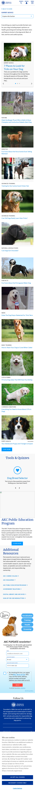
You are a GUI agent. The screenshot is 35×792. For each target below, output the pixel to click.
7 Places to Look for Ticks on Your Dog (14, 67)
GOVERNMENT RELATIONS (11, 589)
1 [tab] (16, 84)
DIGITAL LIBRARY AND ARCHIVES (14, 594)
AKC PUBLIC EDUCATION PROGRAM (14, 585)
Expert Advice (9, 63)
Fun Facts (5, 280)
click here (23, 688)
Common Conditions (9, 407)
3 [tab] (19, 84)
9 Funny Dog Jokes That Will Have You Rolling (17, 380)
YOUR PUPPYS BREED (11, 657)
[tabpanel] (17, 62)
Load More (7, 449)
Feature (4, 117)
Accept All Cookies (17, 777)
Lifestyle (5, 149)
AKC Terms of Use (19, 674)
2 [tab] (17, 84)
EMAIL (8, 650)
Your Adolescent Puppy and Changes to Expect (17, 444)
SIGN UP (17, 685)
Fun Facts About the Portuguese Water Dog (16, 283)
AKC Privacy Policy (29, 690)
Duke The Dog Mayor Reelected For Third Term (17, 315)
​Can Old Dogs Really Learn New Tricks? (15, 218)
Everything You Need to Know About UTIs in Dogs (16, 410)
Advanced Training (8, 183)
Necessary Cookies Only (17, 783)
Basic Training (7, 345)
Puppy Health (6, 441)
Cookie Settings (17, 788)
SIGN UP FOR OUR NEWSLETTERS (13, 598)
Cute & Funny (6, 377)
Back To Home (7, 9)
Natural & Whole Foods (10, 248)
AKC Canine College (10, 576)
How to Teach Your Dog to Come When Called (17, 347)
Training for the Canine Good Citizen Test (15, 186)
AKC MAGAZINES (8, 580)
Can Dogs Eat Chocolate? (10, 250)
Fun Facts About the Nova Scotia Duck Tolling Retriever (17, 153)
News (3, 313)
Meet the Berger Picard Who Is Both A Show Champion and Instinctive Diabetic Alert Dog (17, 121)
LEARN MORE (17, 543)
